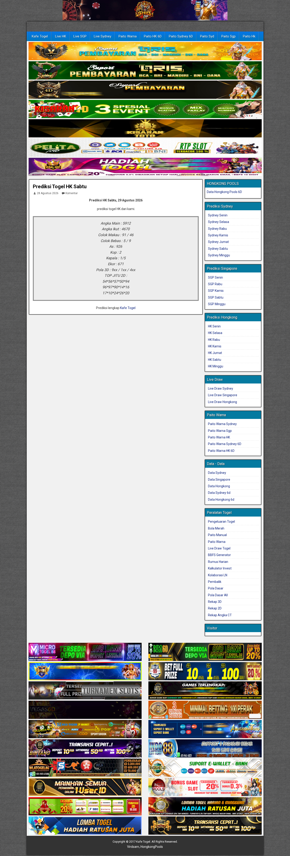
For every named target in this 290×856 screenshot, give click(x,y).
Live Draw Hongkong (222, 402)
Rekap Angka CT (220, 615)
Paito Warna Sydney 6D (224, 444)
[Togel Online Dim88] (145, 70)
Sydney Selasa (218, 222)
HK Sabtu (214, 359)
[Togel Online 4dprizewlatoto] (85, 787)
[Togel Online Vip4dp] (205, 691)
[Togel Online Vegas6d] (85, 710)
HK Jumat (215, 353)
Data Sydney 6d (219, 493)
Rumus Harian (218, 562)
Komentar (71, 193)
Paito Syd (207, 36)
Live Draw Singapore (222, 395)
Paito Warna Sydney (222, 424)
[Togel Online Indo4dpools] (85, 826)
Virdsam (133, 847)
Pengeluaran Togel (221, 521)
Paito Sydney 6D (181, 36)
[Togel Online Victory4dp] (85, 671)
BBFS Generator (219, 555)
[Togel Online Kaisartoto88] (85, 807)
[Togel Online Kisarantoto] (145, 128)
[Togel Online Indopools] (205, 787)
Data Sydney (217, 473)
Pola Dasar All (218, 595)
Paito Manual (217, 535)
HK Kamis (214, 346)
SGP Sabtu (215, 297)
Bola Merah (216, 528)
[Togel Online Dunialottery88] (205, 710)
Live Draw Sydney (220, 388)
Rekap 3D (215, 602)
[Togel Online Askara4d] (85, 729)
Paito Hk (249, 36)
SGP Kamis (216, 290)
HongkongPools (151, 847)
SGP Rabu (215, 284)
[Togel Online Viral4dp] (145, 167)
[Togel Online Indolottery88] (205, 749)
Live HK (60, 36)
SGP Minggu (216, 304)
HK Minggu (215, 366)
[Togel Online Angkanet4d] (205, 768)
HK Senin (214, 326)
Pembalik (214, 582)
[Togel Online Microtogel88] (85, 652)
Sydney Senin (217, 215)
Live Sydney (102, 36)
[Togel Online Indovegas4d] (205, 826)
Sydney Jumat (218, 242)
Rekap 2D (215, 608)
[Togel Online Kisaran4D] (145, 109)
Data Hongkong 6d (221, 499)
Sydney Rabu (217, 228)
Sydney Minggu (219, 255)
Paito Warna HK (219, 437)
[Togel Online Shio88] (205, 807)
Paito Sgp (228, 36)
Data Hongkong (219, 486)
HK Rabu (214, 339)
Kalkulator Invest (220, 568)
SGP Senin (215, 277)
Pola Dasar (215, 588)
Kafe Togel (40, 36)
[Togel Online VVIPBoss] (145, 51)
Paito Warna (127, 36)
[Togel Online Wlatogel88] (85, 768)
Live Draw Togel (219, 548)
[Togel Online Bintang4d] (85, 749)
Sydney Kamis (218, 235)
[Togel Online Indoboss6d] (205, 652)
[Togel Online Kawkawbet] (85, 691)
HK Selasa (215, 333)
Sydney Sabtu (218, 248)
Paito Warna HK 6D (221, 451)
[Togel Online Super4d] (145, 90)
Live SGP (80, 36)
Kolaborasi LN (217, 575)
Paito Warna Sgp (220, 431)
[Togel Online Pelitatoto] (145, 148)
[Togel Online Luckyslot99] (205, 671)
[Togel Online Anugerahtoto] (205, 729)
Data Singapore (219, 479)
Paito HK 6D (153, 36)
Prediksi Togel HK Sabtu (60, 186)
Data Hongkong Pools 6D (224, 192)
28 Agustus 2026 (47, 193)
